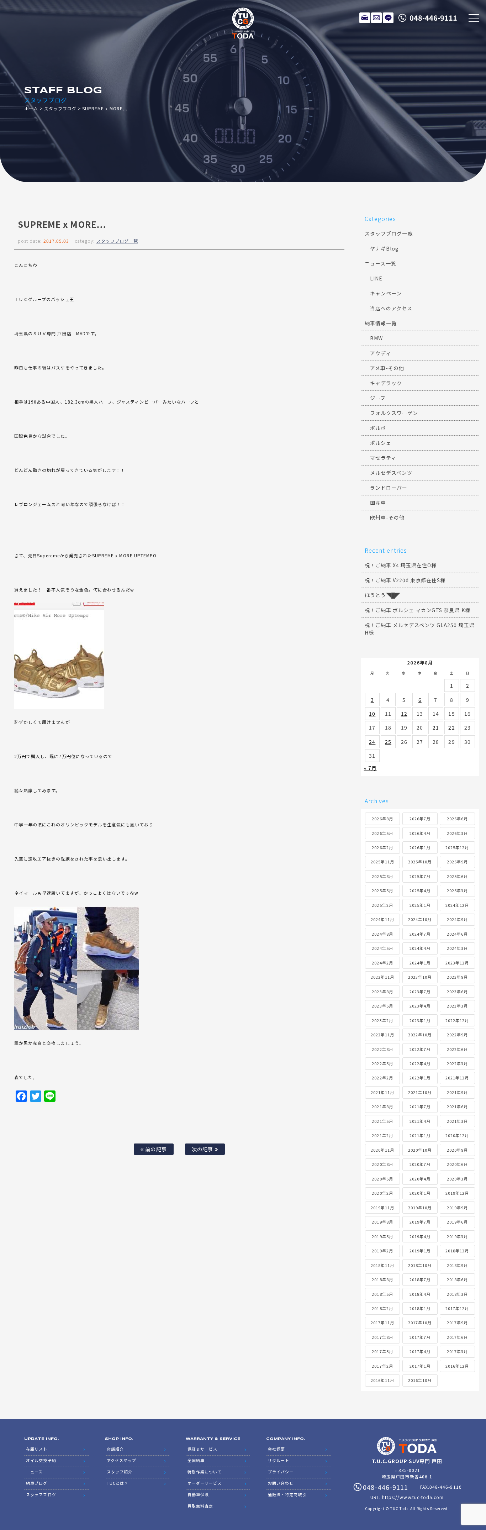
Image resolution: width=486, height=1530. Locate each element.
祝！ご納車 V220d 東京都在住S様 (405, 580)
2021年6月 (457, 1106)
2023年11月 (382, 977)
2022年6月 (457, 1049)
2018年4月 (420, 1294)
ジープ (378, 397)
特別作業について (204, 1471)
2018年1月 (420, 1308)
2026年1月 (420, 847)
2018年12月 (457, 1250)
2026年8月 (382, 818)
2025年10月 (420, 861)
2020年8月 (382, 1164)
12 (404, 713)
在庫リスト (364, 17)
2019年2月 (382, 1250)
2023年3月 (457, 1006)
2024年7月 (420, 934)
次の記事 (203, 1149)
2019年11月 (382, 1207)
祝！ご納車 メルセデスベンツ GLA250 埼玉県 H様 (420, 628)
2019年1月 (420, 1250)
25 (388, 741)
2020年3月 (457, 1179)
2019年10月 (420, 1207)
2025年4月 (420, 890)
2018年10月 (420, 1265)
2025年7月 (420, 876)
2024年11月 (382, 919)
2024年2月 (382, 963)
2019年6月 (457, 1222)
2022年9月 (457, 1034)
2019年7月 (420, 1222)
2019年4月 (420, 1236)
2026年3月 (457, 833)
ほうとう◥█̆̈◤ (383, 595)
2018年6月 (457, 1279)
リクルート (278, 1460)
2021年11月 (382, 1092)
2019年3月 (457, 1236)
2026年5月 (382, 833)
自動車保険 (198, 1494)
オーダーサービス (204, 1483)
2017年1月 (420, 1366)
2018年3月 (457, 1294)
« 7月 (370, 768)
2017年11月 (382, 1322)
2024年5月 (382, 948)
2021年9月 (457, 1092)
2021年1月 (420, 1135)
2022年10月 (420, 1034)
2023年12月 (457, 963)
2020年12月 (457, 1135)
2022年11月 (382, 1034)
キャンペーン (386, 293)
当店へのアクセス (391, 308)
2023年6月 (457, 991)
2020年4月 (420, 1179)
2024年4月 (420, 948)
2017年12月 (457, 1308)
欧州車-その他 (387, 517)
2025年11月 (382, 861)
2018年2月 (382, 1308)
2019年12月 (457, 1193)
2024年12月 (457, 905)
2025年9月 (457, 861)
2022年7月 (420, 1049)
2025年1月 (420, 905)
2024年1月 (420, 963)
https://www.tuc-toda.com (413, 1497)
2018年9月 (457, 1265)
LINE (388, 17)
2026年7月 (420, 818)
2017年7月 (420, 1337)
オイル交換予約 (41, 1460)
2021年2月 (382, 1135)
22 (451, 727)
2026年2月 (382, 847)
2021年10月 (420, 1092)
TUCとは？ (117, 1483)
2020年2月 (382, 1193)
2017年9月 (457, 1322)
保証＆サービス (202, 1449)
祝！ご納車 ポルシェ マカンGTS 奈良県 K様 (417, 610)
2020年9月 (457, 1150)
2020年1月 (420, 1193)
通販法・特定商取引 (287, 1494)
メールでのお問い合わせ (376, 17)
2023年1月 (420, 1020)
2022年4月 (420, 1063)
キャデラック (386, 383)
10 (372, 713)
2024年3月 (457, 948)
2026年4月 (420, 833)
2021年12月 (457, 1078)
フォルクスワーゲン (394, 412)
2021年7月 (420, 1106)
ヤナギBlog (384, 248)
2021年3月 (457, 1121)
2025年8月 (382, 876)
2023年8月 (382, 991)
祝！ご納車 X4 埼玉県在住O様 (401, 565)
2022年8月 (382, 1049)
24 (372, 741)
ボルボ (378, 427)
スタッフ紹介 (119, 1471)
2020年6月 (457, 1164)
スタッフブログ (60, 108)
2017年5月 (382, 1351)
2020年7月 (420, 1164)
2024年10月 (420, 919)
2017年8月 (382, 1337)
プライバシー (281, 1471)
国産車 (378, 502)
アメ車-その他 (387, 368)
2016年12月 (457, 1366)
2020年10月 (420, 1150)
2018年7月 (420, 1279)
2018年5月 (382, 1294)
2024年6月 (457, 934)
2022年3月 (457, 1063)
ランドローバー (388, 487)
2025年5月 (382, 890)
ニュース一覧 (380, 263)
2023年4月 (420, 1006)
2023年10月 (420, 977)
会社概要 (276, 1449)
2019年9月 (457, 1207)
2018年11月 (382, 1265)
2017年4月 (420, 1351)
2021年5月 (382, 1121)
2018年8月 (382, 1279)
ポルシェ (380, 442)
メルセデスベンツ (391, 472)
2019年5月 (382, 1236)
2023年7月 (420, 991)
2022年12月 (457, 1020)
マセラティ (383, 457)
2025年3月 (457, 890)
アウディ (380, 353)
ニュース (34, 1471)
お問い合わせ (281, 1483)
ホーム (31, 108)
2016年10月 (420, 1380)
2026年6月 (457, 818)
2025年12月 (457, 847)
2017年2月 (382, 1366)
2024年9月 (457, 919)
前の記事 (155, 1149)
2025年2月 (382, 905)
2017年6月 (457, 1337)
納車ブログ (36, 1483)
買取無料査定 (200, 1506)
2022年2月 (382, 1078)
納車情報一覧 (381, 323)
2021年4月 (420, 1121)
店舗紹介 (115, 1449)
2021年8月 (382, 1106)
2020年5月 (382, 1179)
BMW (376, 338)
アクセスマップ (121, 1460)
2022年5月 (382, 1063)
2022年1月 (420, 1078)
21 (436, 727)
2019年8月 (382, 1222)
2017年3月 (457, 1351)
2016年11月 (382, 1380)
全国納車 (196, 1460)
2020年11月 (382, 1150)
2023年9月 (457, 977)
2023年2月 (382, 1020)
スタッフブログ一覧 (117, 241)
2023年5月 (382, 1006)
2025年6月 (457, 876)
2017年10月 (420, 1322)
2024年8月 (382, 934)
